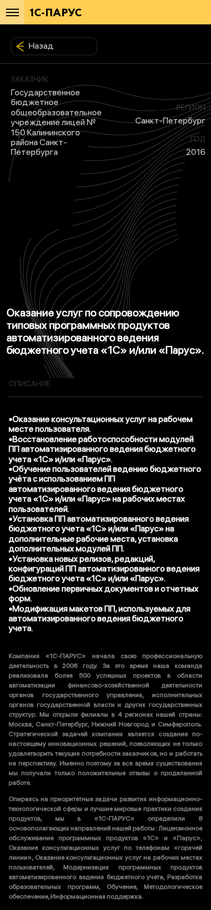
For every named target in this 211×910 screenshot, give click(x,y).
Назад (41, 46)
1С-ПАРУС (56, 13)
